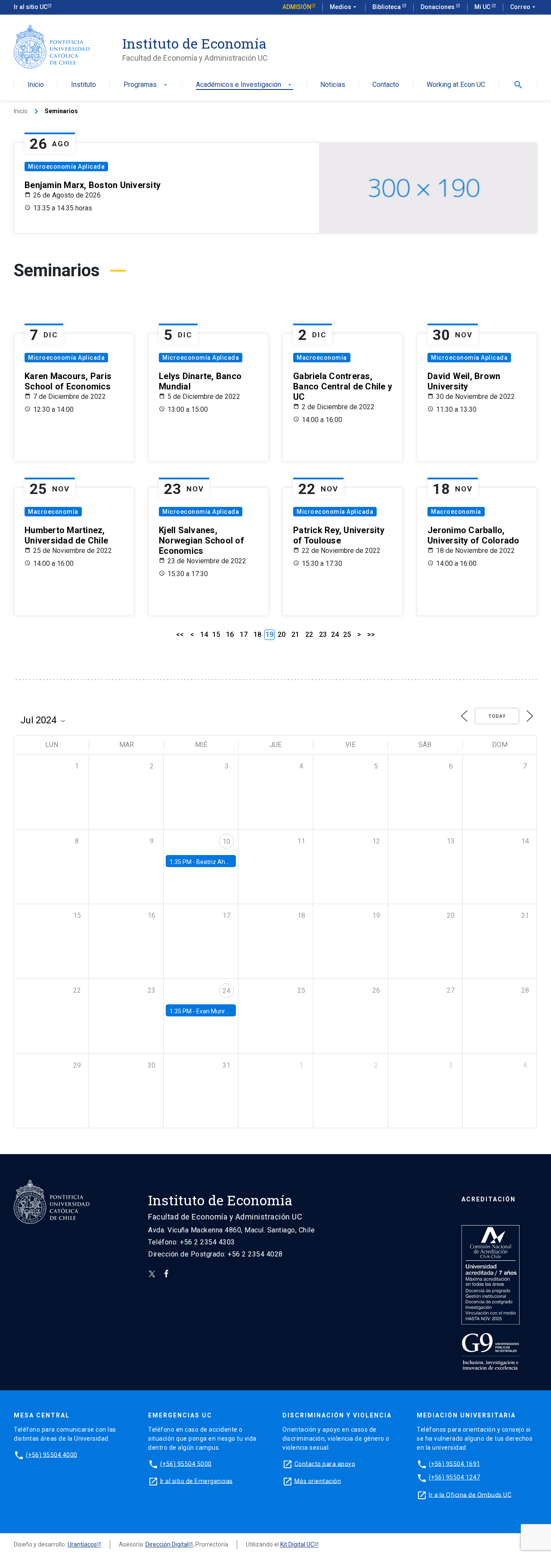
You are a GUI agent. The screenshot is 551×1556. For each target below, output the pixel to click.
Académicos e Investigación (244, 85)
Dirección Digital (167, 1544)
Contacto (385, 85)
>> (371, 634)
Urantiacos (82, 1544)
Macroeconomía (322, 357)
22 (309, 634)
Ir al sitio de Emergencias (196, 1480)
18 (257, 634)
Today (497, 716)
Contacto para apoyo (325, 1463)
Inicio (36, 85)
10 (226, 841)
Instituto (83, 85)
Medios (344, 6)
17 (244, 634)
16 (230, 634)
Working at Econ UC (456, 85)
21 (295, 634)
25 (347, 634)
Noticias (332, 85)
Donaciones (438, 6)
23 (323, 634)
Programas (146, 85)
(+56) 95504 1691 (454, 1463)
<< (180, 634)
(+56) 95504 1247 (454, 1477)
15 (216, 634)
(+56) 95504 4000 (51, 1454)
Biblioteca (387, 6)
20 (281, 634)
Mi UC (483, 6)
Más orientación (317, 1480)
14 (204, 634)
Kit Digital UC (297, 1544)
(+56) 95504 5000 (186, 1463)
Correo (523, 6)
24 (335, 634)
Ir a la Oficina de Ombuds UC (470, 1494)
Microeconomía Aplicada (66, 166)
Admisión (296, 6)
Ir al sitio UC (30, 6)
